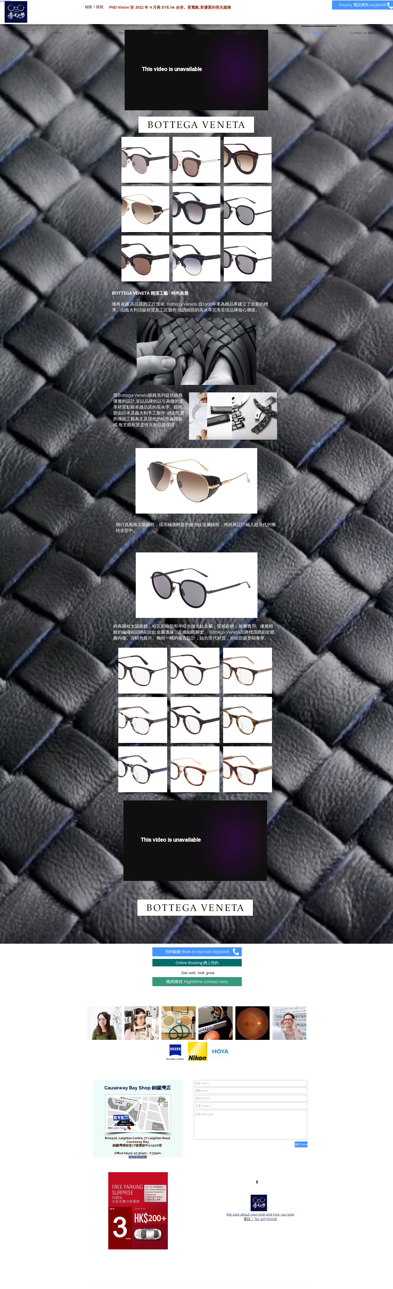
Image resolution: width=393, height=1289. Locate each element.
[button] (145, 160)
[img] (175, 1051)
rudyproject (136, 1281)
